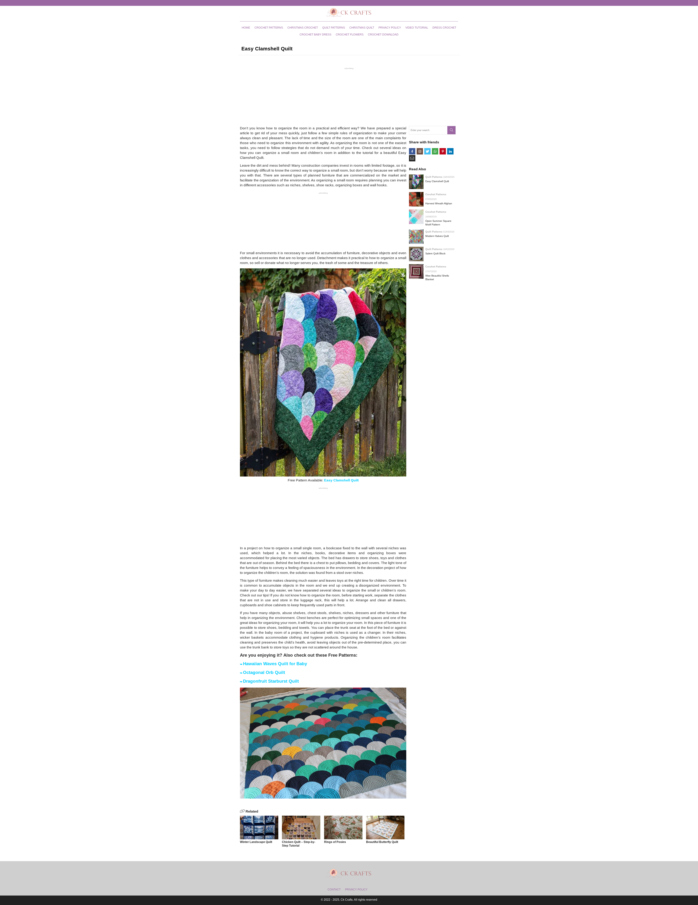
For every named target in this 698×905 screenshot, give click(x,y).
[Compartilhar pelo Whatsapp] (435, 151)
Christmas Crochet (302, 27)
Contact (334, 889)
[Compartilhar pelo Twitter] (427, 151)
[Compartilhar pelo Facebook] (412, 151)
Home (246, 27)
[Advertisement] (349, 96)
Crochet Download (383, 34)
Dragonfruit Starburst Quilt (271, 681)
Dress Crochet (444, 27)
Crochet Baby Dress (315, 34)
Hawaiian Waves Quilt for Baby (275, 663)
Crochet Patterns (268, 27)
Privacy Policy (389, 27)
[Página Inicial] (349, 12)
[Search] (451, 130)
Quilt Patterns (333, 27)
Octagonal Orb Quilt (264, 672)
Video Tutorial (416, 27)
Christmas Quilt (361, 27)
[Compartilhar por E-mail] (412, 158)
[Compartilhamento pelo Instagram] (420, 151)
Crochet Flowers (350, 34)
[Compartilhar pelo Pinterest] (443, 151)
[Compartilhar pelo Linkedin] (450, 151)
